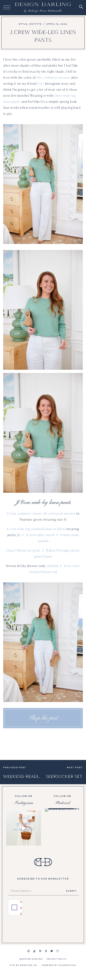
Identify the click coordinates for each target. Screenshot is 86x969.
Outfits (35, 23)
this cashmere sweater (53, 77)
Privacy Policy (57, 959)
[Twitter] (51, 951)
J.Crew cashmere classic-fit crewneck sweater (41, 513)
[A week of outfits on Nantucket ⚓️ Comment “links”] (23, 828)
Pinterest (62, 803)
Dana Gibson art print (23, 550)
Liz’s (40, 83)
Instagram (23, 803)
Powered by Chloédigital (59, 965)
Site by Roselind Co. (24, 965)
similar (51, 566)
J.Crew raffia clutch (40, 535)
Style (23, 23)
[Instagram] (28, 951)
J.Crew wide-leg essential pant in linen (36, 529)
